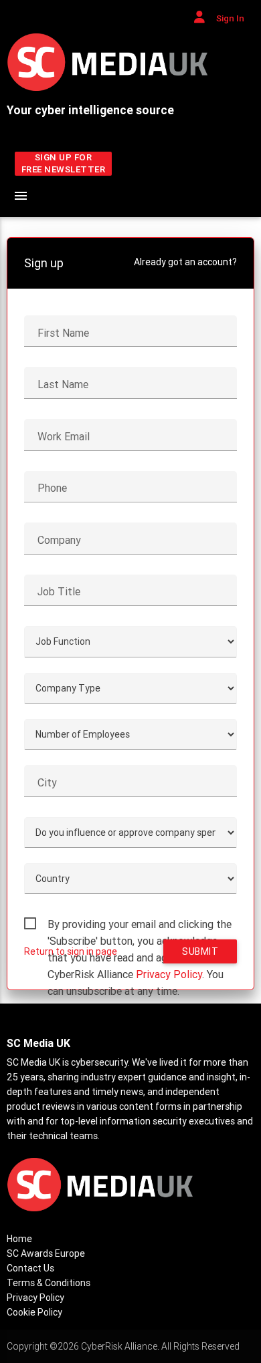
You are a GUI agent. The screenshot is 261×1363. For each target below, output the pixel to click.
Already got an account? (185, 262)
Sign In (229, 18)
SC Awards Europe (46, 1253)
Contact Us (30, 1268)
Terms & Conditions (48, 1283)
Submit (200, 951)
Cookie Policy (34, 1312)
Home (19, 1239)
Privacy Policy (169, 974)
